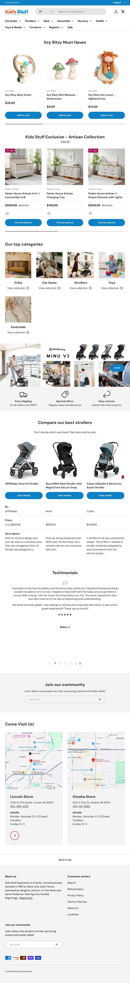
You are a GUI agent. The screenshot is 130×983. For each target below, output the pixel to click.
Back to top (65, 859)
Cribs (18, 283)
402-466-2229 (19, 806)
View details (23, 495)
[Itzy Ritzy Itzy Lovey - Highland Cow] (106, 68)
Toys (111, 283)
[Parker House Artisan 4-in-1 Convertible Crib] (23, 167)
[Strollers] (81, 265)
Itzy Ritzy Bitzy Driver (18, 95)
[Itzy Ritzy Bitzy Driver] (23, 68)
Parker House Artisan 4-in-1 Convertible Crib (22, 195)
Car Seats (49, 283)
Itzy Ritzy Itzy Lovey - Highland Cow (101, 96)
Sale (70, 27)
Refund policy (76, 889)
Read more (26, 898)
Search (72, 882)
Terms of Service (77, 901)
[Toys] (112, 265)
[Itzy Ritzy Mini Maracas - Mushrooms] (65, 68)
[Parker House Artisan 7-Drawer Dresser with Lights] (106, 167)
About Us (73, 908)
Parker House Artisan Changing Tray (60, 195)
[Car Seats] (49, 265)
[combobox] (70, 11)
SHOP (117, 367)
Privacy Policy (76, 895)
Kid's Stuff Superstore (22, 971)
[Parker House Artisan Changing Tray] (65, 167)
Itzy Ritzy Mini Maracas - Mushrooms (62, 96)
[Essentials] (18, 309)
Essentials (18, 327)
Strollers (80, 283)
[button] (123, 11)
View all (65, 141)
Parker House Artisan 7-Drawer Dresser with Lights (105, 195)
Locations (73, 914)
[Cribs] (18, 265)
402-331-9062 (81, 806)
